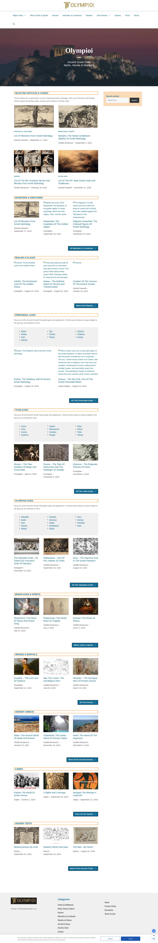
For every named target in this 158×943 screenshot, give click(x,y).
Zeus (79, 526)
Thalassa (81, 334)
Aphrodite (25, 517)
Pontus (52, 337)
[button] (14, 24)
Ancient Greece (64, 924)
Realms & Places (65, 920)
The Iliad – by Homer (83, 847)
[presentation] (34, 116)
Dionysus (53, 520)
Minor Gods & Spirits (39, 15)
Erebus (24, 334)
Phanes (52, 334)
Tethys (80, 429)
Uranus (80, 337)
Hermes (80, 520)
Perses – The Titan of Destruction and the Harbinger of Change (53, 467)
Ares (23, 523)
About (136, 15)
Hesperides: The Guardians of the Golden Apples (55, 224)
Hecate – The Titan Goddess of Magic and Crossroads (25, 467)
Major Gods (18, 15)
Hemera (24, 340)
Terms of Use (110, 914)
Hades (51, 523)
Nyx (50, 331)
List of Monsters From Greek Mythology (33, 136)
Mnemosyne (54, 429)
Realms (89, 15)
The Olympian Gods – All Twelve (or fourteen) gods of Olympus (26, 561)
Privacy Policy (110, 906)
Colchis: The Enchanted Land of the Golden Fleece (25, 284)
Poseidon (81, 523)
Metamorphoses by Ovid (26, 847)
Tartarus (80, 331)
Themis (80, 435)
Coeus (23, 426)
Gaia (23, 337)
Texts (127, 15)
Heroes (55, 15)
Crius (23, 429)
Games (118, 15)
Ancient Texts (63, 928)
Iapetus (52, 426)
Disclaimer (109, 910)
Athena (24, 529)
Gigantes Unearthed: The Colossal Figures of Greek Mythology (85, 224)
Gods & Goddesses (65, 905)
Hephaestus (54, 526)
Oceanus (52, 432)
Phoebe (52, 435)
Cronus (24, 432)
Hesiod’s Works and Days (55, 847)
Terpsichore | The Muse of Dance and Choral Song (25, 621)
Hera (79, 517)
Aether (23, 331)
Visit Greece (102, 15)
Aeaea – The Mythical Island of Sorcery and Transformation (53, 284)
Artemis (24, 526)
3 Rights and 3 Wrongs (54, 792)
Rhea (79, 426)
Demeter (52, 517)
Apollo (23, 520)
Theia (79, 432)
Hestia (51, 529)
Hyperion (24, 435)
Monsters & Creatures (72, 15)
